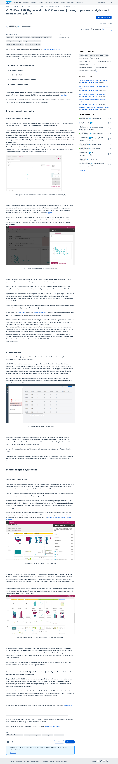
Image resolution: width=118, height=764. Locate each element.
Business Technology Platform (86, 70)
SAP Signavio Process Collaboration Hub (41, 37)
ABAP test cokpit (95, 58)
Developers (49, 2)
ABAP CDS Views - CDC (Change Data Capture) (96, 55)
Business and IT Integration (86, 67)
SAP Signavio (10, 37)
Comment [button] (70, 742)
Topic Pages (79, 2)
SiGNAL (54, 293)
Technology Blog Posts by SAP (43, 6)
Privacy (12, 761)
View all (81, 170)
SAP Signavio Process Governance (31, 41)
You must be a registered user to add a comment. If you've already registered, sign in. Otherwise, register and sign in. (39, 748)
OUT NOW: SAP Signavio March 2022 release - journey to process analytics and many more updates (57, 12)
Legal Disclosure (35, 761)
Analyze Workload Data (103, 61)
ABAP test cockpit (83, 58)
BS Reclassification (84, 64)
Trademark (45, 761)
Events (63, 2)
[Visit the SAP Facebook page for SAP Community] (97, 761)
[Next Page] (96, 72)
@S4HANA (9, 735)
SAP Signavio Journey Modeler (22, 37)
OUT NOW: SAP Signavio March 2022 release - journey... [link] (65, 6)
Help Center (70, 2)
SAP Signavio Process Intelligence (15, 44)
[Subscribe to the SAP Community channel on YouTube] (104, 761)
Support (52, 761)
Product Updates (64, 37)
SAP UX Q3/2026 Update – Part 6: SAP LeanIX (93, 94)
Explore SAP (101, 2)
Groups (41, 2)
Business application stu (101, 67)
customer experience (47, 735)
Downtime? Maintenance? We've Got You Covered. (94, 107)
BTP (93, 64)
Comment (13, 753)
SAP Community (10, 6)
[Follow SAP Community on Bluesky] (101, 761)
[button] (104, 29)
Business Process (18, 735)
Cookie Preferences (61, 761)
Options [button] (97, 20)
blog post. (49, 212)
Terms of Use (18, 761)
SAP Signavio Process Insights (14, 41)
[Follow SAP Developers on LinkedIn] (107, 761)
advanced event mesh (84, 61)
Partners (56, 2)
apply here (64, 95)
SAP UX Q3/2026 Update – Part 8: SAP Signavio (93, 80)
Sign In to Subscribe (104, 17)
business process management (32, 735)
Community (17, 2)
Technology (32, 6)
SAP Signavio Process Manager (32, 44)
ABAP (80, 55)
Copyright (26, 761)
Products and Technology (30, 2)
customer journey (59, 735)
